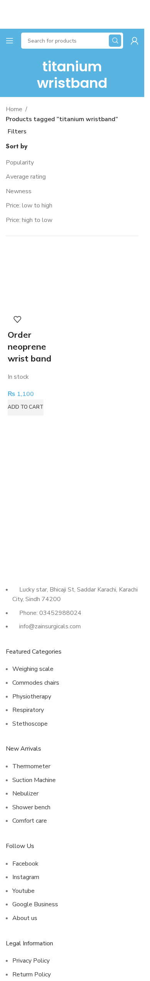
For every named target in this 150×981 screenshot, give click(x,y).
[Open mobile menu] (9, 40)
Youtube (23, 891)
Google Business (35, 904)
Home (14, 109)
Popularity (20, 162)
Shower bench (31, 807)
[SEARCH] (115, 41)
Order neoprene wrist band (30, 346)
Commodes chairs (35, 683)
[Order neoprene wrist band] (38, 280)
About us (24, 918)
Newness (19, 191)
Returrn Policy (31, 974)
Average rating (26, 177)
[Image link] (40, 561)
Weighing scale (32, 669)
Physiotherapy (31, 696)
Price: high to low (29, 220)
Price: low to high (29, 205)
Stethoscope (30, 724)
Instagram (25, 877)
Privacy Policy (31, 960)
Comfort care (29, 821)
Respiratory (28, 710)
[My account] (134, 40)
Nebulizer (25, 793)
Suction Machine (34, 780)
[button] (25, 407)
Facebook (25, 863)
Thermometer (31, 766)
